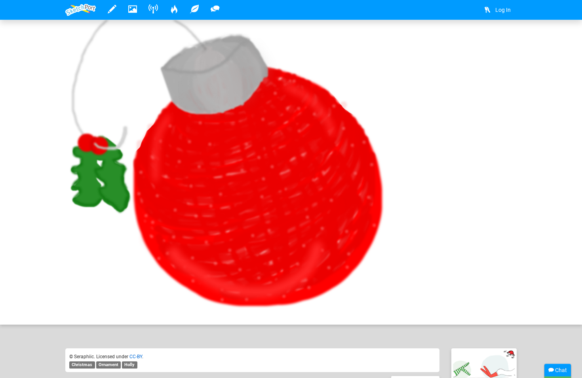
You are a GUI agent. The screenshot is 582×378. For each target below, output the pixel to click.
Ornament (108, 364)
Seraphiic (102, 294)
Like (81, 310)
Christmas (82, 364)
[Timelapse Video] (507, 38)
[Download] (486, 38)
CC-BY (135, 356)
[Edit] (465, 38)
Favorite (129, 310)
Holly (129, 364)
